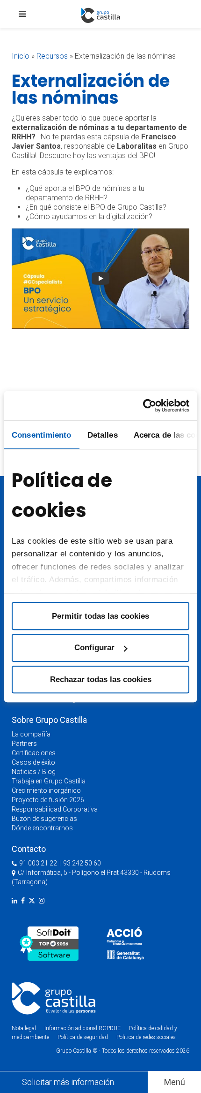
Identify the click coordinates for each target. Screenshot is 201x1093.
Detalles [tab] (102, 435)
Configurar (94, 648)
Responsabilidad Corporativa (55, 809)
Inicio (20, 56)
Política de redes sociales (146, 1037)
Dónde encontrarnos (42, 828)
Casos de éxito (33, 762)
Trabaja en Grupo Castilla (49, 781)
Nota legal (24, 1028)
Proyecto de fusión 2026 (48, 800)
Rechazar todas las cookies (100, 679)
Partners (24, 743)
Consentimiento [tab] (41, 435)
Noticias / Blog (34, 771)
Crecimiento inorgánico (46, 790)
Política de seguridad (82, 1037)
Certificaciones (34, 753)
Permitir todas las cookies (100, 616)
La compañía (31, 734)
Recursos (52, 56)
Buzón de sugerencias (44, 818)
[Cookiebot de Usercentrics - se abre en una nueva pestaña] (148, 405)
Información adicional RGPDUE (83, 1028)
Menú (174, 1082)
